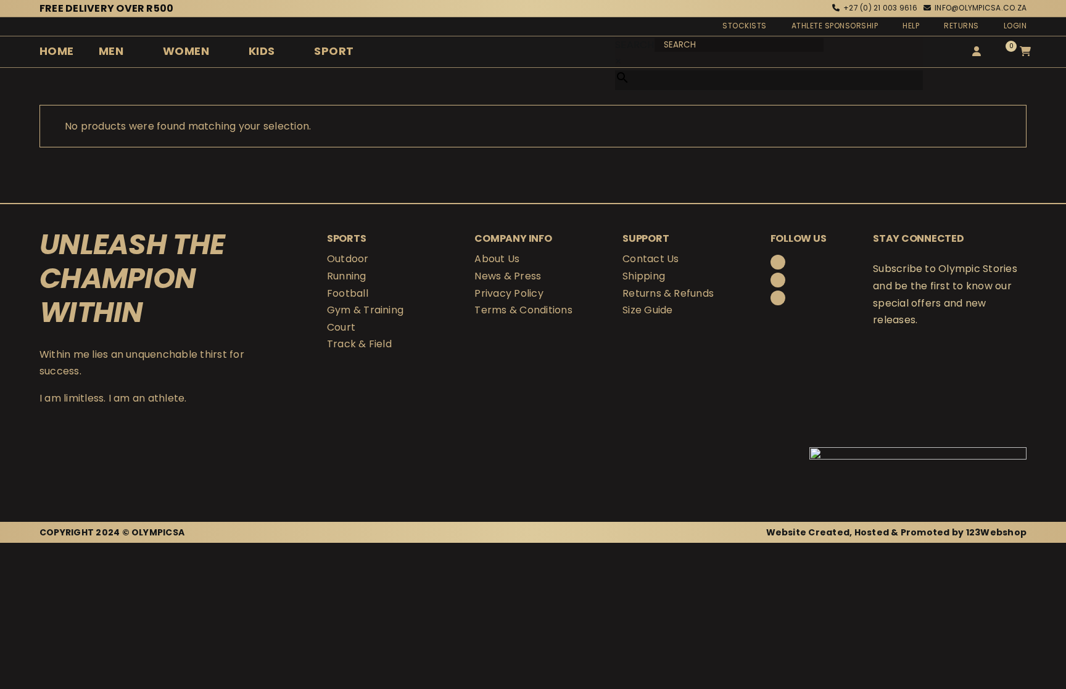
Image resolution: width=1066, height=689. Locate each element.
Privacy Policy (508, 293)
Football (347, 293)
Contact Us (650, 259)
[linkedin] (778, 298)
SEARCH (634, 45)
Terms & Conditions (523, 310)
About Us (496, 259)
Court (341, 327)
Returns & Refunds (668, 293)
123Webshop (996, 532)
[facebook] (778, 262)
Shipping (643, 276)
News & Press (507, 276)
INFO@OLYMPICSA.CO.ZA (981, 7)
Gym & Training (365, 310)
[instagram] (778, 280)
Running (346, 276)
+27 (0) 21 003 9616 (880, 7)
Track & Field (359, 344)
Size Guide (647, 310)
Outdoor (348, 259)
